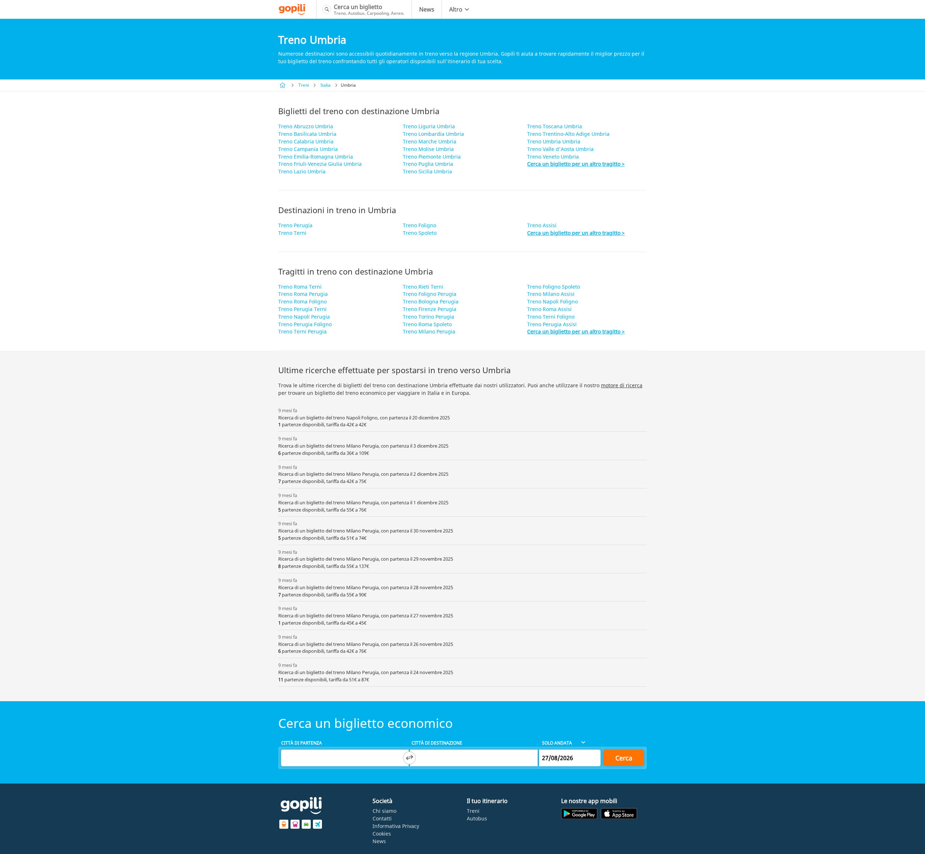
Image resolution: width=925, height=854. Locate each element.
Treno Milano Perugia (429, 331)
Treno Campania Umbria (308, 149)
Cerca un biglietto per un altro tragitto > (576, 163)
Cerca (623, 758)
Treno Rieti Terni (423, 286)
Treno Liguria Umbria (429, 126)
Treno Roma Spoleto (427, 324)
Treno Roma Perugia (303, 293)
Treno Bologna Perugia (431, 301)
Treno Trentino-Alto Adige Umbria (568, 133)
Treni (303, 85)
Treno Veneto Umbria (553, 156)
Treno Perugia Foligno (305, 324)
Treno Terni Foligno (551, 316)
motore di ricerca (621, 385)
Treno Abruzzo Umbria (305, 126)
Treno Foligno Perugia (429, 293)
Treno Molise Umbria (428, 149)
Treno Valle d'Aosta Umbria (560, 149)
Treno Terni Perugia (302, 331)
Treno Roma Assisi (549, 309)
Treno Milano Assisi (551, 293)
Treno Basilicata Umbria (307, 133)
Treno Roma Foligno (302, 301)
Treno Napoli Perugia (304, 316)
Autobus (477, 818)
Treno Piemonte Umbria (432, 156)
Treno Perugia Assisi (552, 324)
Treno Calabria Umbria (306, 141)
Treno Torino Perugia (428, 316)
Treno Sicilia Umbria (427, 171)
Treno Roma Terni (300, 286)
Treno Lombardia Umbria (433, 133)
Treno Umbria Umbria (553, 141)
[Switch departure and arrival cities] (409, 757)
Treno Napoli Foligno (552, 301)
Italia (325, 85)
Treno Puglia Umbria (428, 163)
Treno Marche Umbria (429, 141)
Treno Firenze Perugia (429, 309)
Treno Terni (292, 232)
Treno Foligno (419, 225)
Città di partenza (301, 743)
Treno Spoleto (419, 232)
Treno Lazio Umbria (302, 171)
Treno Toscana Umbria (554, 126)
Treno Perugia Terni (302, 309)
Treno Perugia (295, 225)
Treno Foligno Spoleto (553, 286)
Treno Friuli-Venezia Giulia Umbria (320, 163)
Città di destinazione (437, 743)
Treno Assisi (541, 225)
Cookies (382, 833)
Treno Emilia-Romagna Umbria (315, 156)
